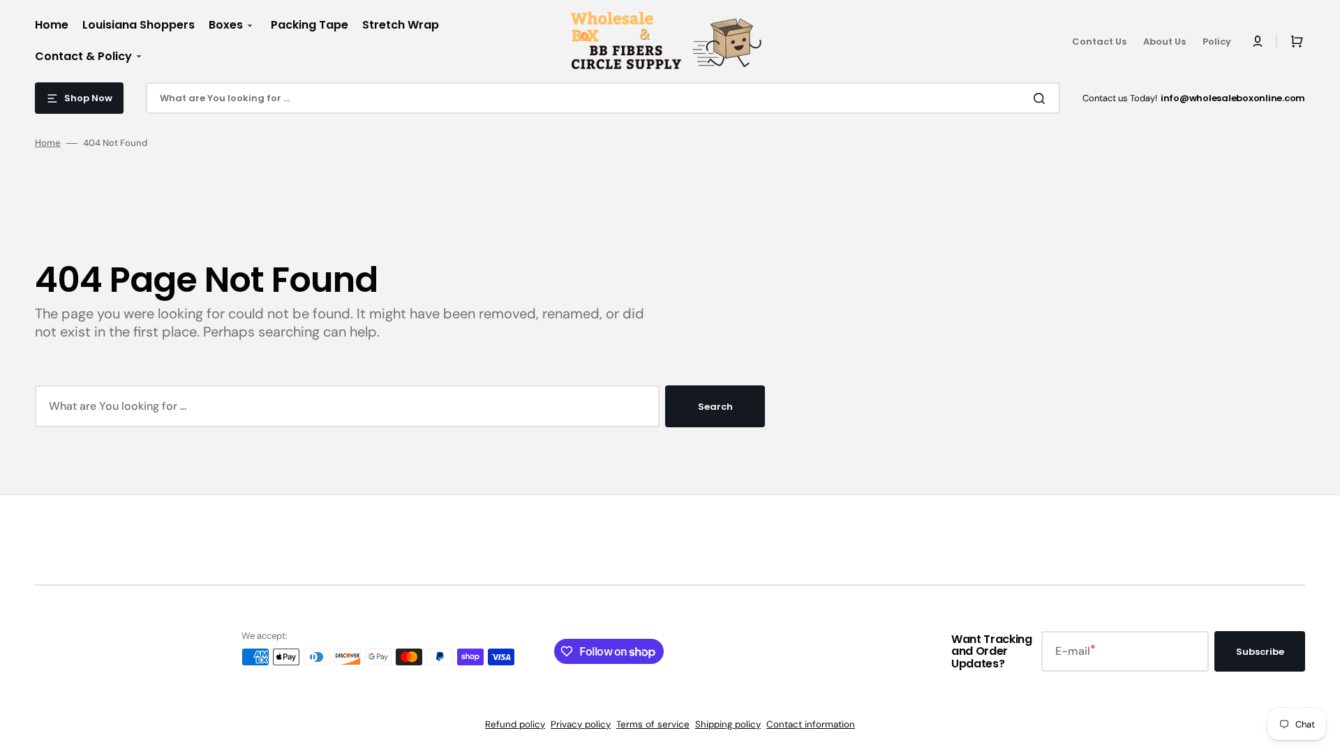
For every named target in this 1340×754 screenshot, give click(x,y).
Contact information (810, 724)
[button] (1257, 41)
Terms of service (653, 724)
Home (48, 143)
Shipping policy (728, 724)
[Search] (1042, 98)
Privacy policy (581, 724)
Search (715, 406)
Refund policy (515, 724)
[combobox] (603, 98)
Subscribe (1260, 651)
